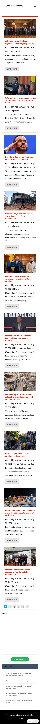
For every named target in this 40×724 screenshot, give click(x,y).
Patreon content (28, 167)
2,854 (22, 608)
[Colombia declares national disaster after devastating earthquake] (20, 556)
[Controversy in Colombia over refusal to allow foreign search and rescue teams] (20, 381)
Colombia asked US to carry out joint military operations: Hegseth (19, 337)
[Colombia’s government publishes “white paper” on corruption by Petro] (20, 85)
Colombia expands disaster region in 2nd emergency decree (19, 42)
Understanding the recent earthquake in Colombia (17, 454)
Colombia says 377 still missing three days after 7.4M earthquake (19, 216)
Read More (12, 69)
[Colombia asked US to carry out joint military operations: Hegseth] (20, 322)
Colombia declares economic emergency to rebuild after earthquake (18, 278)
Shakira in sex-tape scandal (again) (18, 681)
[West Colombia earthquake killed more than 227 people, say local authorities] (20, 497)
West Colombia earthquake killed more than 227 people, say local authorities (20, 512)
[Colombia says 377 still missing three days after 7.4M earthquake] (20, 200)
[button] (33, 721)
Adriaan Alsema (22, 47)
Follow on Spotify (20, 659)
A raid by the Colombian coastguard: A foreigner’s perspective (19, 674)
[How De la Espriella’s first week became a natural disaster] (20, 144)
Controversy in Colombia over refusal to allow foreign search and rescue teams (19, 396)
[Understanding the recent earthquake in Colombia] (20, 440)
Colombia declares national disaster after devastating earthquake (17, 571)
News (17, 51)
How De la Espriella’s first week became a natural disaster (19, 158)
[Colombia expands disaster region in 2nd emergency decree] (20, 28)
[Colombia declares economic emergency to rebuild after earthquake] (20, 263)
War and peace (26, 348)
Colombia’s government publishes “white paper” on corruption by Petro (20, 100)
